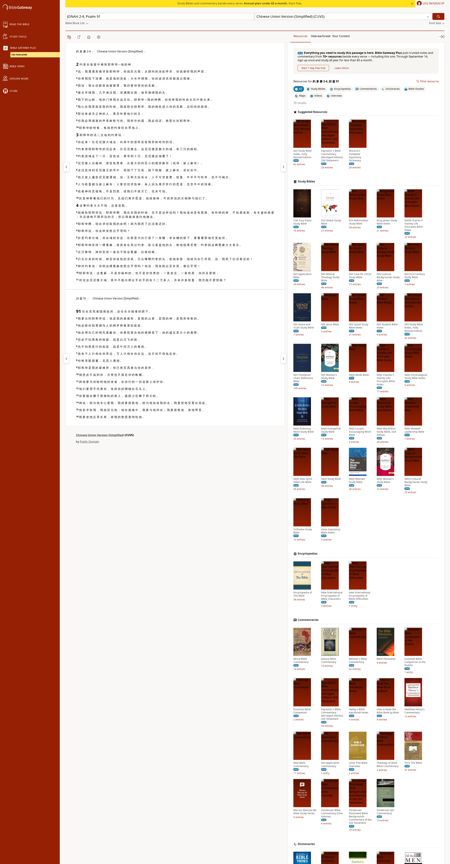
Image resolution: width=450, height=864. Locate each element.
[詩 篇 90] (66, 358)
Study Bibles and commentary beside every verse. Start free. (239, 3)
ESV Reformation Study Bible (358, 222)
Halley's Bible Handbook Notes (358, 711)
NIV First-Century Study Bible (414, 275)
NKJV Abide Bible (359, 374)
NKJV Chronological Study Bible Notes (415, 376)
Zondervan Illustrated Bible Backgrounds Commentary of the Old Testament (360, 817)
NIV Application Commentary (330, 764)
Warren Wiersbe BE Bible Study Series (304, 812)
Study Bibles (306, 181)
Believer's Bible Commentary (358, 660)
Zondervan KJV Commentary (385, 812)
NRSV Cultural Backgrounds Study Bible (415, 482)
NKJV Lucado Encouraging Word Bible (360, 431)
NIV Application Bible (302, 275)
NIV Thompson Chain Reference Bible (303, 378)
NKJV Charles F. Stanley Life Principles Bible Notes (386, 379)
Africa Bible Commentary (300, 660)
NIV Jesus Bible (330, 324)
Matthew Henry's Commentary (414, 711)
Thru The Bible (413, 762)
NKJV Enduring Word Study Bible (303, 430)
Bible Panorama (386, 658)
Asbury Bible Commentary (328, 660)
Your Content (341, 36)
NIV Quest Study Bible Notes (358, 326)
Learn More (342, 68)
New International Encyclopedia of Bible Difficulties (359, 595)
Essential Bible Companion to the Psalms (415, 662)
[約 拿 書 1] (66, 167)
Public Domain (89, 442)
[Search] (438, 16)
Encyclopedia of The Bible (302, 594)
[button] (429, 3)
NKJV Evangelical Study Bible (331, 430)
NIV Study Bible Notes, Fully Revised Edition (302, 154)
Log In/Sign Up (433, 3)
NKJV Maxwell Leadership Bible (414, 430)
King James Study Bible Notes (387, 222)
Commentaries (308, 620)
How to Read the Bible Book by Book (388, 711)
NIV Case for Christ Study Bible (360, 275)
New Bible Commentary (300, 764)
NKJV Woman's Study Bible (385, 480)
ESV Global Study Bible (331, 222)
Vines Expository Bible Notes (330, 531)
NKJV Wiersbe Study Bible (357, 480)
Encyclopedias (307, 553)
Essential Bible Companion (302, 711)
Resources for (316, 81)
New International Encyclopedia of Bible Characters (332, 595)
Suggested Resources (312, 112)
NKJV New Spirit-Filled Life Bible (303, 480)
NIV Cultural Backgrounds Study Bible (388, 277)
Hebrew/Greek (321, 36)
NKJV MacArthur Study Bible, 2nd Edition (386, 431)
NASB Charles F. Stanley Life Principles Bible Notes (413, 225)
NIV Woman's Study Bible (329, 376)
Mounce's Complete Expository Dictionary (355, 155)
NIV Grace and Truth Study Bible (303, 326)
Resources (300, 36)
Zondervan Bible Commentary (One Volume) (332, 813)
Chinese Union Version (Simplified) (100, 435)
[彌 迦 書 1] (283, 167)
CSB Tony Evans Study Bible (302, 222)
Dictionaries (306, 844)
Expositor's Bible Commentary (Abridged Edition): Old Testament (332, 155)
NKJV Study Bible (331, 478)
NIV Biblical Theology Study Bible (330, 277)
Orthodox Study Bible (302, 531)
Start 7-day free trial (313, 68)
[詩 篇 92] (283, 358)
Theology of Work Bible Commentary (387, 764)
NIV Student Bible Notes (387, 326)
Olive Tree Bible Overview (358, 764)
